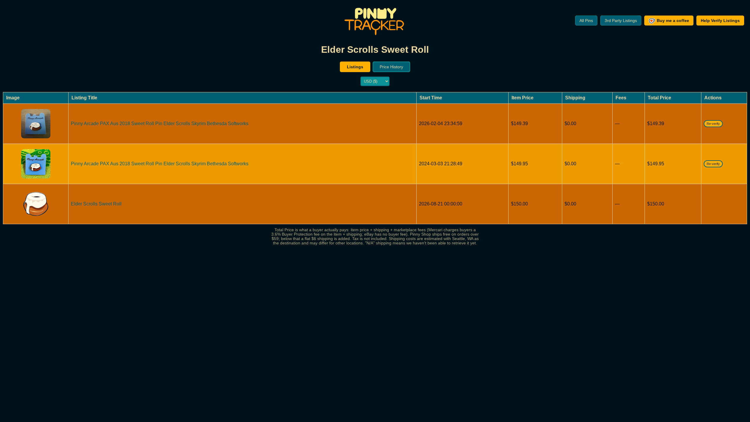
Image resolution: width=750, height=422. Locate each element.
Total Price (659, 97)
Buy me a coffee (673, 20)
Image (13, 97)
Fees (621, 97)
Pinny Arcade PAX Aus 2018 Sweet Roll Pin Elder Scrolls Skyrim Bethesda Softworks (159, 123)
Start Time (431, 97)
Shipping (575, 97)
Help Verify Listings (720, 20)
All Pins (586, 20)
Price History (391, 66)
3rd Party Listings (621, 20)
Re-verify (713, 123)
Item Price (522, 97)
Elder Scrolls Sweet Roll (96, 203)
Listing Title (84, 97)
